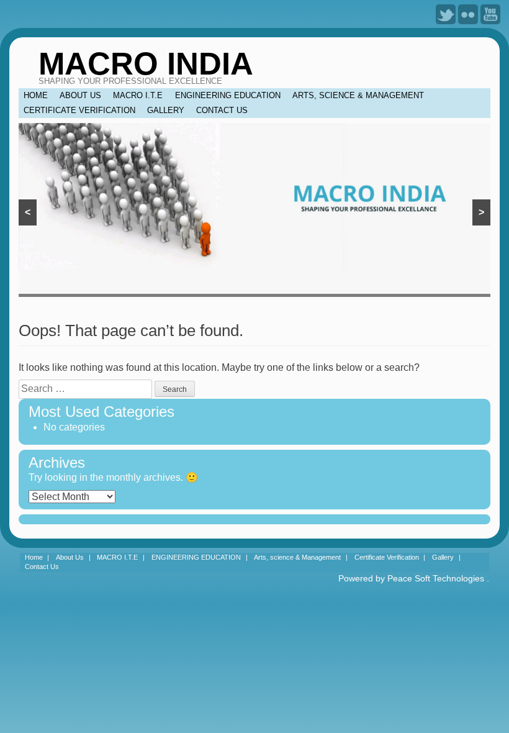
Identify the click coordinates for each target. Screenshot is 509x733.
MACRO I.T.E (138, 95)
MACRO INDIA (145, 63)
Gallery (165, 110)
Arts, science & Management (358, 95)
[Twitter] (446, 14)
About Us (80, 95)
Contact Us (222, 110)
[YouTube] (490, 14)
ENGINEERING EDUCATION (228, 95)
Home (36, 95)
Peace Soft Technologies (435, 578)
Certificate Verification (79, 110)
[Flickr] (468, 14)
